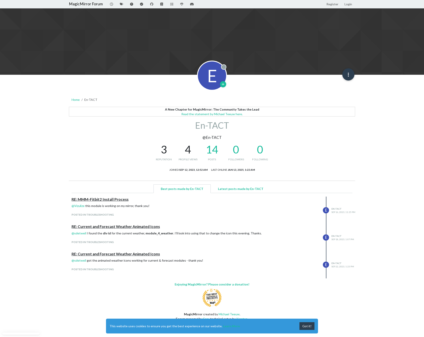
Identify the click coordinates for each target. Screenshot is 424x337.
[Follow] (223, 84)
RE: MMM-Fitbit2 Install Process (100, 199)
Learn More (231, 326)
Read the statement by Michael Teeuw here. (212, 114)
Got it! (307, 326)
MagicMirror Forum (86, 4)
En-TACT (336, 208)
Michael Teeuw (229, 314)
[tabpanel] (212, 237)
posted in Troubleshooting (93, 214)
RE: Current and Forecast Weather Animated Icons (116, 226)
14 (212, 149)
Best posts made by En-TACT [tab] (182, 189)
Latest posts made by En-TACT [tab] (240, 189)
